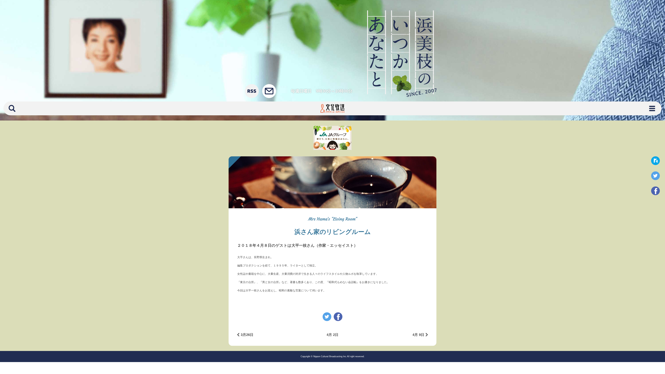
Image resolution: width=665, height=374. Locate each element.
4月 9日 (418, 335)
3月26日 (247, 335)
